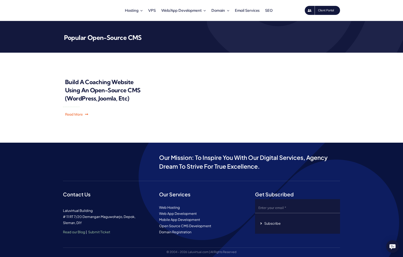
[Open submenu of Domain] (227, 10)
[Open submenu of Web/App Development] (204, 10)
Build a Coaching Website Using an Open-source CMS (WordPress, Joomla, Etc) (103, 90)
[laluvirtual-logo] (71, 4)
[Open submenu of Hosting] (140, 10)
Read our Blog (74, 232)
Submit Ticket (99, 232)
